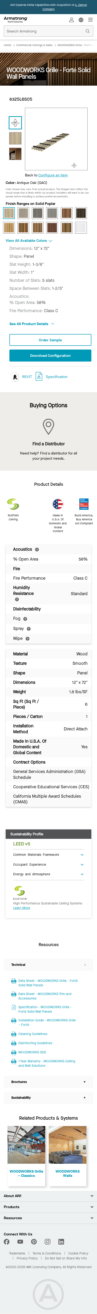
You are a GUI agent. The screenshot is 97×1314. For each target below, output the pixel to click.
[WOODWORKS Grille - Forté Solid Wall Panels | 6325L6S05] (15, 138)
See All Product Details (29, 323)
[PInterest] (34, 1242)
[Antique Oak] (9, 213)
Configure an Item (53, 175)
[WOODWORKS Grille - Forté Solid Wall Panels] (15, 154)
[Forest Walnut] (81, 213)
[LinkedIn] (61, 1242)
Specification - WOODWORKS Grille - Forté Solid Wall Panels (45, 1009)
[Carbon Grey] (38, 213)
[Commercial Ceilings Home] (16, 20)
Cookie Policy (78, 1253)
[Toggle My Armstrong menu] (71, 20)
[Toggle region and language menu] (81, 20)
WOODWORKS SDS (32, 1052)
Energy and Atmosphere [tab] (31, 874)
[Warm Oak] (67, 228)
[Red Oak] (38, 228)
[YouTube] (20, 1242)
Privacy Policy (27, 1258)
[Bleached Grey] (23, 213)
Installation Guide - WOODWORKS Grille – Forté (47, 1022)
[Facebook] (7, 1242)
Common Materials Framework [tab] (36, 854)
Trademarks (17, 1253)
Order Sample (50, 340)
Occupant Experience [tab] (29, 864)
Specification (57, 376)
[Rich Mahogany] (52, 228)
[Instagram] (48, 1242)
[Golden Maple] (9, 228)
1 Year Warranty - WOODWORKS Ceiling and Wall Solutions (46, 1063)
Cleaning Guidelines (32, 1034)
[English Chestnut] (67, 213)
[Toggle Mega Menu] (90, 20)
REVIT (26, 376)
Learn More (21, 908)
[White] (81, 228)
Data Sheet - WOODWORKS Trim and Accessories (44, 996)
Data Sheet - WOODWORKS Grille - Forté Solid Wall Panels (48, 983)
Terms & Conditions (46, 1253)
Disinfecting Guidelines (35, 1043)
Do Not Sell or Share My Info (66, 1258)
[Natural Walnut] (23, 228)
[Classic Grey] (52, 213)
